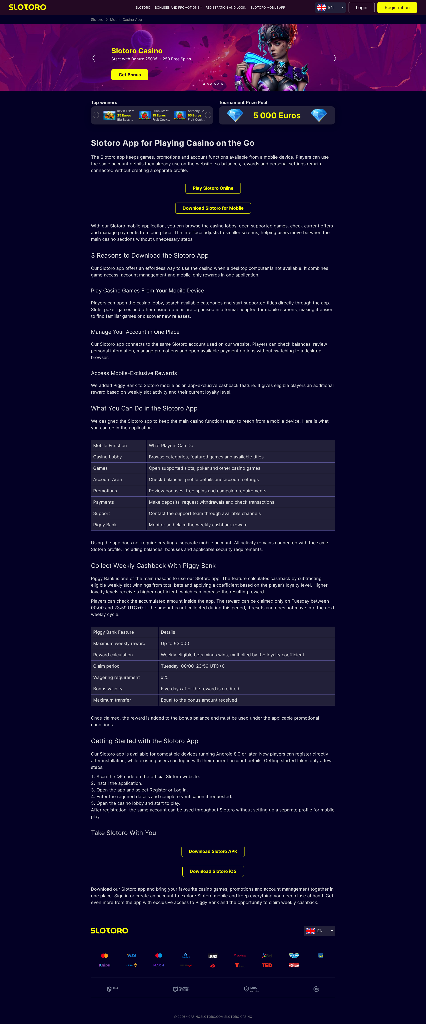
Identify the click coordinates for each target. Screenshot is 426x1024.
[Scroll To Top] (392, 918)
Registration (397, 7)
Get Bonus (130, 74)
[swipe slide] (92, 57)
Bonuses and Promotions (177, 7)
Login (361, 7)
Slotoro (142, 7)
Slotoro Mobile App (268, 7)
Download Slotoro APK (213, 851)
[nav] (204, 84)
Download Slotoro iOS (213, 871)
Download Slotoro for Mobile (213, 208)
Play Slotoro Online (213, 188)
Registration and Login (226, 7)
